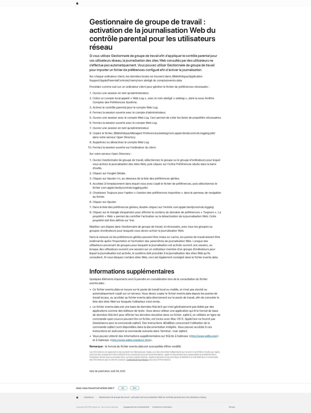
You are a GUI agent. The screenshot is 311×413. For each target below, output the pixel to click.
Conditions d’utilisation (162, 407)
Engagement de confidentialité (136, 407)
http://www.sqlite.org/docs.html (130, 340)
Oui (122, 388)
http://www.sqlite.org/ (203, 336)
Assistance (89, 397)
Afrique (232, 407)
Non (134, 388)
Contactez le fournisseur (137, 360)
